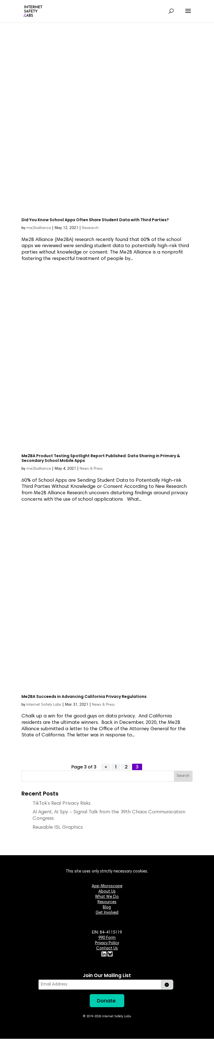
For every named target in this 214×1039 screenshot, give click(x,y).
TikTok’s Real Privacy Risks (62, 803)
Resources (107, 902)
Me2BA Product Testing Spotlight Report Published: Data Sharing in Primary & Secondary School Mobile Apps (100, 458)
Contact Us (107, 948)
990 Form (107, 938)
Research (90, 228)
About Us (107, 891)
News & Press (91, 469)
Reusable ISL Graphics (58, 827)
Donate (106, 1000)
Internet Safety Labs (43, 705)
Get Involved (107, 913)
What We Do (107, 897)
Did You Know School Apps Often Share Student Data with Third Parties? (95, 220)
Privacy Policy (107, 943)
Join (167, 985)
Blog (107, 907)
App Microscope (107, 886)
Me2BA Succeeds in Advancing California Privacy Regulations (84, 696)
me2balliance (38, 228)
